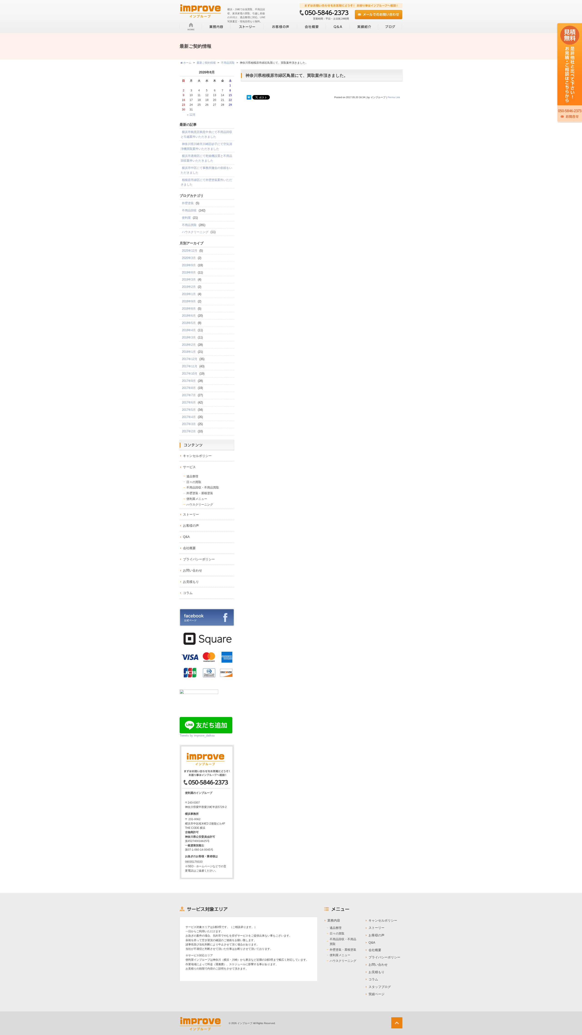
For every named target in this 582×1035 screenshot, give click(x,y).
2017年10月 (189, 373)
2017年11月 (189, 366)
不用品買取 (189, 225)
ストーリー (191, 514)
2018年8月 (189, 308)
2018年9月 (189, 301)
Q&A (186, 537)
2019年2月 (189, 286)
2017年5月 (189, 409)
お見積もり (191, 582)
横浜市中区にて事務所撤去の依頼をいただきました (206, 170)
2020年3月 (189, 258)
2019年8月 (189, 272)
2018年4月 (189, 330)
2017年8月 (189, 388)
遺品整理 (192, 476)
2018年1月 (189, 351)
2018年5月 (189, 323)
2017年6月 (189, 402)
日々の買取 (193, 482)
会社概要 (189, 548)
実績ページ (376, 994)
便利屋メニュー (196, 499)
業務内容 (333, 920)
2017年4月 (189, 417)
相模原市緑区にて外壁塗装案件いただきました (206, 182)
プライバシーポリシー (199, 559)
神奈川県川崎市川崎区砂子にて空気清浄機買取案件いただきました (206, 146)
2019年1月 (189, 294)
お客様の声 (191, 525)
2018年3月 (189, 337)
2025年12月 (189, 250)
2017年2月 (189, 431)
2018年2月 (189, 344)
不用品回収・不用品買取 (202, 487)
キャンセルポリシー (197, 456)
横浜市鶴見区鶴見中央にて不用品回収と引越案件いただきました (206, 134)
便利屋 (186, 217)
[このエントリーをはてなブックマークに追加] (249, 97)
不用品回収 (189, 210)
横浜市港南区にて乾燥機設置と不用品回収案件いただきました (206, 158)
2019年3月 (189, 279)
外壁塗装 (188, 203)
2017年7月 (189, 395)
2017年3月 (189, 424)
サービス (189, 467)
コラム (188, 593)
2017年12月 (189, 359)
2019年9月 (189, 265)
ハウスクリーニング (195, 232)
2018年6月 (189, 315)
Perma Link (394, 97)
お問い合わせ (192, 570)
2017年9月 (189, 381)
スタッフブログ (380, 987)
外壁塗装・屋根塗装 (199, 493)
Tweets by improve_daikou (197, 735)
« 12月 (191, 114)
